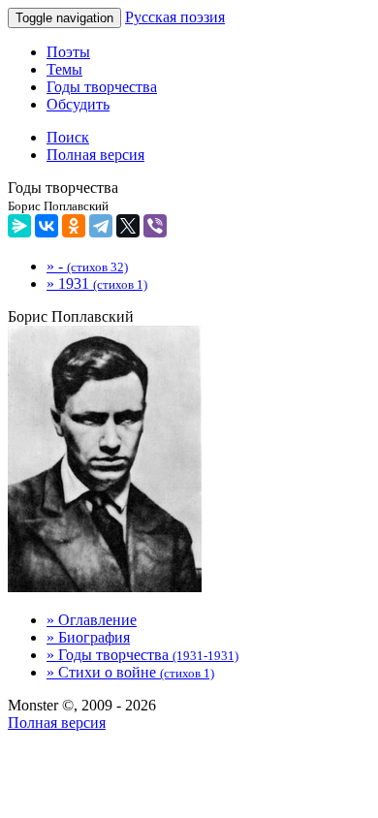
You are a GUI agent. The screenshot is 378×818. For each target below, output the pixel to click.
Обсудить (78, 104)
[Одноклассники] (73, 225)
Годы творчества (102, 87)
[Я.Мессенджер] (19, 225)
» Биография (88, 637)
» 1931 (97, 283)
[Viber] (155, 225)
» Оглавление (92, 620)
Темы (64, 69)
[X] (128, 225)
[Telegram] (100, 225)
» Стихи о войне (130, 672)
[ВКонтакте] (46, 225)
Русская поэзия (175, 17)
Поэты (68, 52)
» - (87, 266)
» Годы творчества (142, 654)
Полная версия (57, 722)
